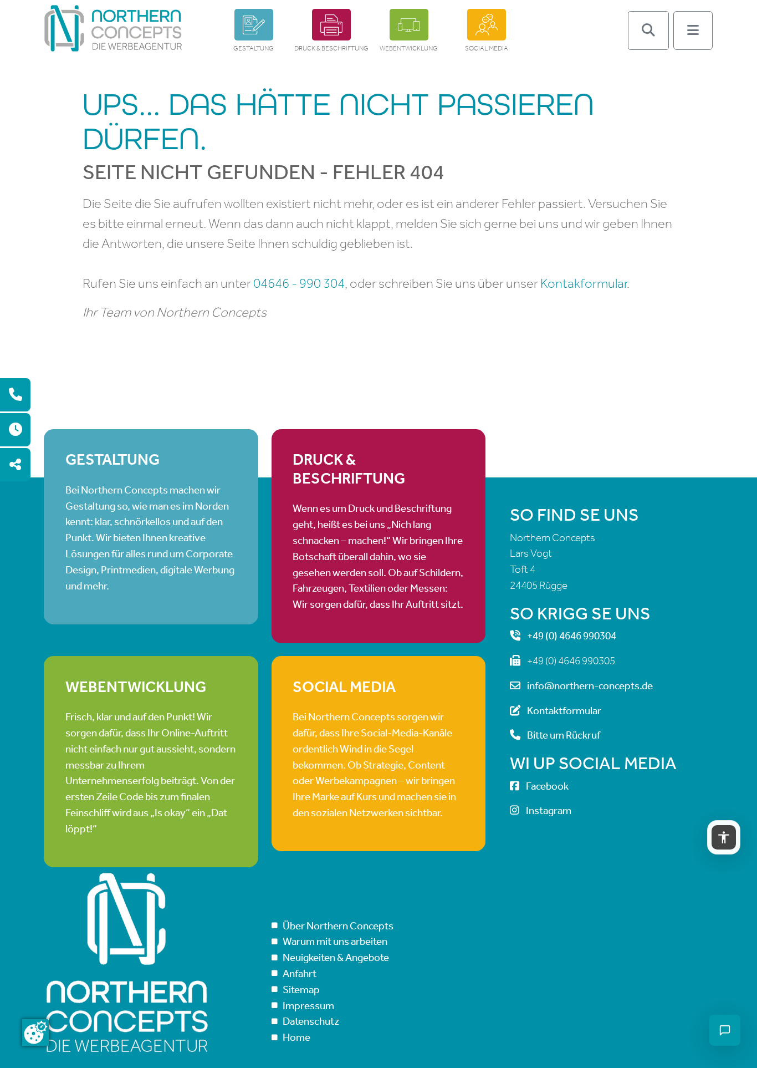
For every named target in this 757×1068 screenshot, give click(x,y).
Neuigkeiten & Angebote (336, 957)
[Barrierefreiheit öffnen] (724, 837)
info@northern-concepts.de (590, 685)
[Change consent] (35, 1032)
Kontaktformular (564, 710)
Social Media (486, 48)
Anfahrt (299, 973)
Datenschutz (311, 1021)
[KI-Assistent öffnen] (724, 1030)
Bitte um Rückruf (563, 735)
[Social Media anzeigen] (15, 464)
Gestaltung (253, 48)
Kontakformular (583, 283)
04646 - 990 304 (299, 283)
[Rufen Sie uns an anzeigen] (15, 394)
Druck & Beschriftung (331, 48)
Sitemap (301, 989)
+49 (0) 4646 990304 (571, 635)
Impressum (308, 1005)
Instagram (548, 810)
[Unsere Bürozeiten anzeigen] (15, 429)
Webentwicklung (409, 48)
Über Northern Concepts (338, 925)
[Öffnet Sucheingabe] (648, 30)
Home (296, 1037)
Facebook (547, 786)
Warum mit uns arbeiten (335, 941)
